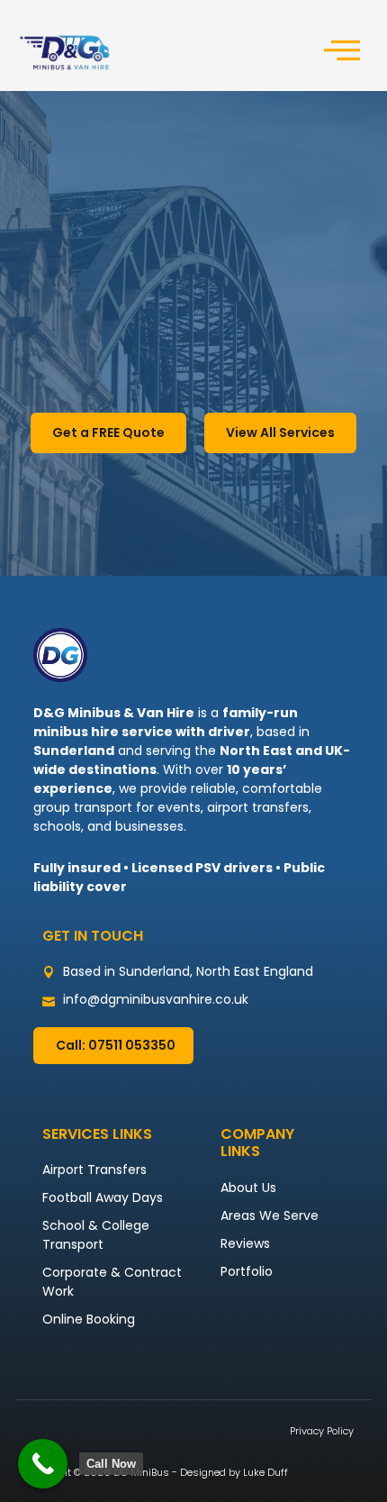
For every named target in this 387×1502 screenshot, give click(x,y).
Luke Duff (265, 1472)
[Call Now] (43, 1463)
